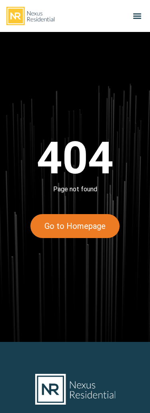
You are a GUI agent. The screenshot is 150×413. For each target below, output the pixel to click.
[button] (137, 16)
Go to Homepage (75, 226)
